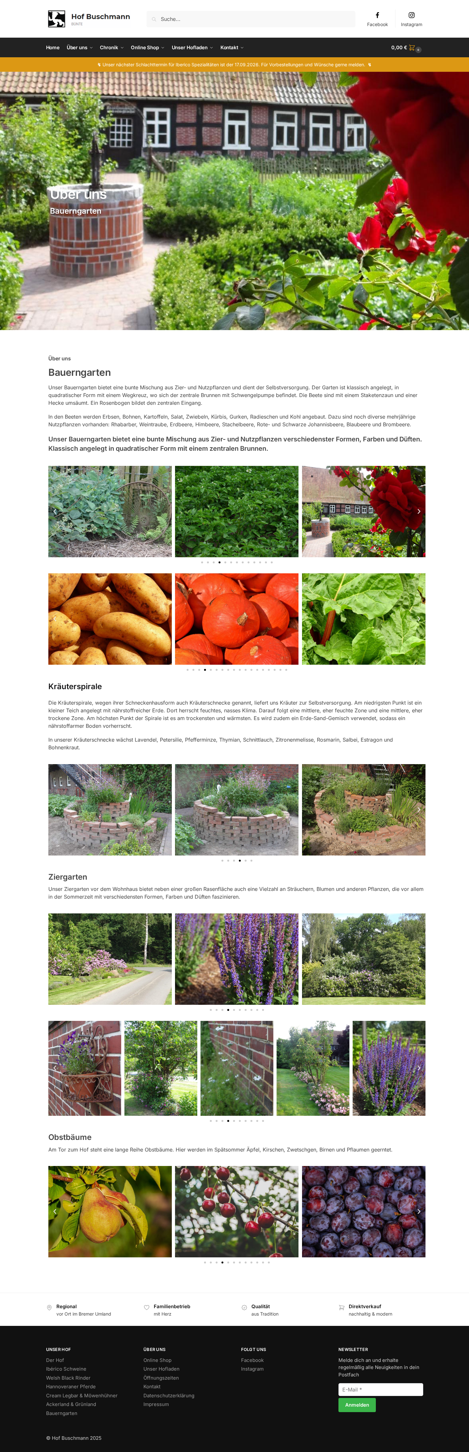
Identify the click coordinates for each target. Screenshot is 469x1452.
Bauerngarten (61, 1413)
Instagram (411, 24)
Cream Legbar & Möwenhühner (82, 1395)
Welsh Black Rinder (68, 1378)
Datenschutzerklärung (168, 1395)
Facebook (377, 24)
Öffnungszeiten (161, 1378)
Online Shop (157, 1360)
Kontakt (152, 1386)
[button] (407, 47)
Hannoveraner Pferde (71, 1386)
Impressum (156, 1404)
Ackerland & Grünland (71, 1404)
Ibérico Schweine (66, 1369)
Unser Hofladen (161, 1369)
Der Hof (55, 1360)
